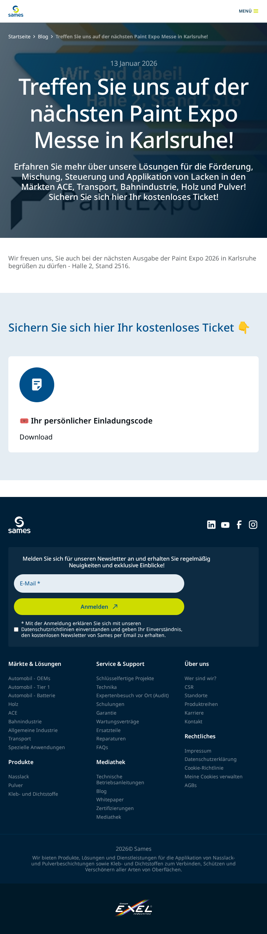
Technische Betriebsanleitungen (120, 779)
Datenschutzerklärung (211, 759)
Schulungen (110, 704)
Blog (43, 37)
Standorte (196, 695)
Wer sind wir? (200, 678)
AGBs (191, 785)
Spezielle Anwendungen (36, 747)
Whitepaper (110, 799)
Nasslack (18, 776)
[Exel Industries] (133, 908)
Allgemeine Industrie (33, 730)
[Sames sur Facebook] (239, 524)
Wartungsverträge (117, 721)
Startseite (19, 37)
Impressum (198, 750)
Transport (19, 738)
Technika (106, 687)
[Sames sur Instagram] (253, 524)
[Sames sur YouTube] (225, 524)
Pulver (15, 785)
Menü (249, 11)
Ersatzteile (108, 730)
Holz (13, 704)
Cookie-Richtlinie (204, 767)
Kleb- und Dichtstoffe (33, 794)
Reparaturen (111, 738)
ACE (12, 712)
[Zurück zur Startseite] (15, 11)
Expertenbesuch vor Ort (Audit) (132, 695)
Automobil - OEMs (29, 678)
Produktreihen (201, 704)
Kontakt (193, 721)
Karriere (194, 712)
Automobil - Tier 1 (29, 687)
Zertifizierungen (115, 808)
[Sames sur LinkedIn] (211, 524)
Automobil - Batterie (31, 695)
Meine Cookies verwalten (214, 776)
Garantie (106, 712)
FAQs (102, 747)
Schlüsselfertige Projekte (125, 678)
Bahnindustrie (25, 721)
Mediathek (108, 817)
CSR (189, 687)
